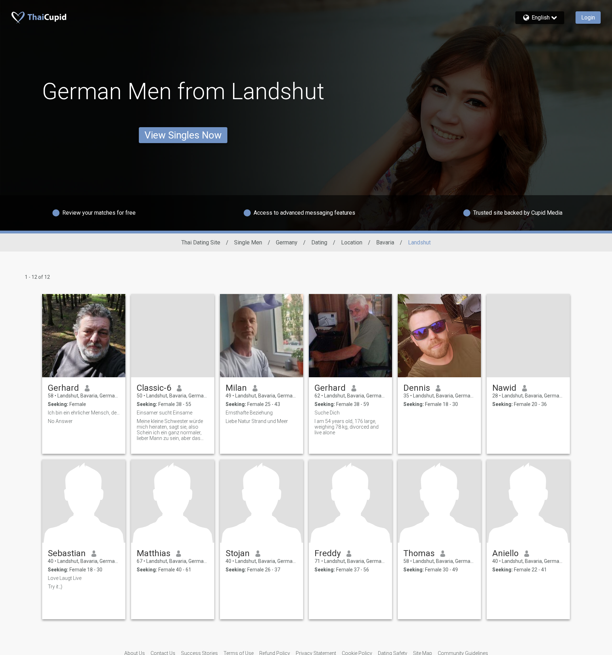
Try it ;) (55, 586)
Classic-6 (154, 388)
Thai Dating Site (200, 242)
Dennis (416, 388)
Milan (236, 388)
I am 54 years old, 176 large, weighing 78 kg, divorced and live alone (346, 426)
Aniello (505, 553)
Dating (319, 242)
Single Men (248, 242)
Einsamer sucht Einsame (164, 413)
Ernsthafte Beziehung (249, 413)
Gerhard (63, 388)
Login (588, 17)
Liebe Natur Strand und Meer (257, 421)
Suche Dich (327, 413)
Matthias (153, 553)
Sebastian (67, 553)
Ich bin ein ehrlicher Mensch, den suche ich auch (84, 413)
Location (351, 242)
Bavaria (385, 242)
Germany (287, 242)
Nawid (504, 388)
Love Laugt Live (64, 578)
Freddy (327, 553)
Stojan (238, 553)
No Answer (60, 421)
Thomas (419, 553)
